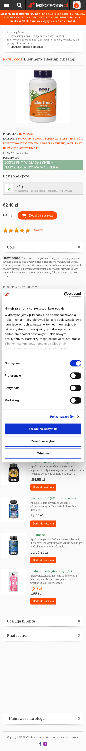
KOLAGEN (52, 17)
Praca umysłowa (21, 36)
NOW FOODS (12, 258)
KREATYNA (46, 13)
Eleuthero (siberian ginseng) (27, 46)
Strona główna (15, 32)
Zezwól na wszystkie (43, 428)
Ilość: (6, 215)
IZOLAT (26, 17)
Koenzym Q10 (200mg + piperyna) (53, 498)
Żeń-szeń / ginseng (49, 39)
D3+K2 (64, 17)
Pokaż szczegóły (62, 416)
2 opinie (38, 230)
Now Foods (12, 59)
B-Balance (37, 535)
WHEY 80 (13, 17)
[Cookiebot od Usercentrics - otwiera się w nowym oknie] (63, 294)
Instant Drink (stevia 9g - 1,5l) (51, 571)
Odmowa (43, 453)
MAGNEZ (38, 17)
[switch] (75, 375)
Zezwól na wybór (43, 441)
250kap (19, 186)
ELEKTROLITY (64, 13)
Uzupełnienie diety (43, 36)
